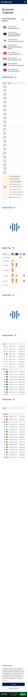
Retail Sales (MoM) (23, 447)
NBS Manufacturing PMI (14, 71)
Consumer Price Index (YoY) (14, 54)
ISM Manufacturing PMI (13, 28)
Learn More (4, 681)
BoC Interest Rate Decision (15, 59)
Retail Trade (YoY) (22, 364)
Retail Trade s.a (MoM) (23, 366)
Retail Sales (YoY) (23, 449)
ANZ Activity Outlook (23, 377)
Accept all (13, 684)
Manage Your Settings (13, 688)
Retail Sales (21, 437)
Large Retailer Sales (22, 361)
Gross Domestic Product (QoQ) (16, 41)
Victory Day (21, 419)
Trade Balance (22, 454)
